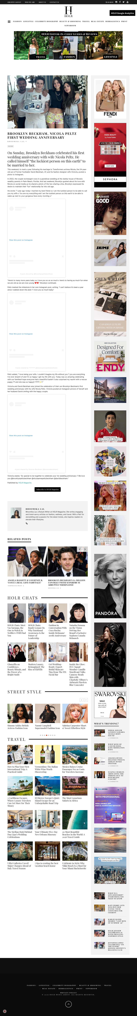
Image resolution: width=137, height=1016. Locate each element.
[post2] (110, 805)
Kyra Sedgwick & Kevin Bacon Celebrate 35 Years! (65, 581)
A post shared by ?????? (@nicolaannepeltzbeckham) (36, 368)
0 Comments (113, 738)
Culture (10, 146)
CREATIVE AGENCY (14, 2)
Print (124, 21)
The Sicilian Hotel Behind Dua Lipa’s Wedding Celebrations (19, 837)
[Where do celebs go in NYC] (110, 870)
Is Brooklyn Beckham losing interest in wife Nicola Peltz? (26, 581)
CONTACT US (54, 2)
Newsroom (70, 25)
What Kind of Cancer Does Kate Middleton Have (116, 747)
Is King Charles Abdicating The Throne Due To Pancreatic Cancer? (116, 775)
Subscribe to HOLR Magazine (47, 489)
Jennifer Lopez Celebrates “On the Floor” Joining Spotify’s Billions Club (117, 946)
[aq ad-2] (110, 840)
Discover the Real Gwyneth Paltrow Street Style (73, 728)
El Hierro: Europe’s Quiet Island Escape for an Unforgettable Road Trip (47, 803)
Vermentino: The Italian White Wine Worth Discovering (46, 772)
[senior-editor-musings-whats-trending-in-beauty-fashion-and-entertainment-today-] (110, 461)
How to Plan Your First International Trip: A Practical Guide (18, 772)
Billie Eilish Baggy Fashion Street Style (47, 726)
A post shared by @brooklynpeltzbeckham (36, 274)
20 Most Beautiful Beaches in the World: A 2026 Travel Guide (73, 837)
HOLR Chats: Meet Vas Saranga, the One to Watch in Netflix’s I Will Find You (16, 630)
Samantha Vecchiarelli (17, 585)
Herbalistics (112, 21)
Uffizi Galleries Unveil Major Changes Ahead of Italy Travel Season (19, 868)
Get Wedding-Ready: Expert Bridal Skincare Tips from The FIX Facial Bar (57, 669)
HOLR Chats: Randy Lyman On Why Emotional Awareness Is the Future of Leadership (36, 631)
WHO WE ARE (30, 2)
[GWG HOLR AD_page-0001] (110, 304)
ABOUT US (42, 2)
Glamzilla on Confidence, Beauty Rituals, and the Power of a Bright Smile (16, 669)
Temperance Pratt (55, 585)
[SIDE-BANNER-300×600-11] (110, 654)
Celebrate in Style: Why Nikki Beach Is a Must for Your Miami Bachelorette (74, 868)
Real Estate (97, 21)
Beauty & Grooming (70, 21)
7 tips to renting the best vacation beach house (46, 867)
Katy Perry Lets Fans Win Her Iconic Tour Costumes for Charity (116, 909)
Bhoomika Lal (16, 141)
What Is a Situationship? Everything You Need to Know (116, 896)
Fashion (17, 21)
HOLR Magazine (24, 483)
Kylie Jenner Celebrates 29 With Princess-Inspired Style (116, 933)
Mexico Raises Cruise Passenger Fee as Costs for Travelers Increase (73, 772)
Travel (86, 21)
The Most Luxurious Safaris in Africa (72, 801)
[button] (86, 700)
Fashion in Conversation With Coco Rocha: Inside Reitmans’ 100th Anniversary (58, 630)
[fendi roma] (110, 98)
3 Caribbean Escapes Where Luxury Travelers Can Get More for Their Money (19, 804)
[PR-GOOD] (110, 213)
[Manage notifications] (4, 1011)
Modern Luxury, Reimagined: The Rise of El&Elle (36, 667)
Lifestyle (28, 21)
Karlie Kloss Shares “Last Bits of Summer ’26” (117, 921)
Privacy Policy (68, 993)
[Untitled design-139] (110, 586)
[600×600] (110, 357)
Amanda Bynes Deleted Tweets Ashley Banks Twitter (116, 760)
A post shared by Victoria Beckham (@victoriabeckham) (36, 469)
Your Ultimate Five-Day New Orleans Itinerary (46, 835)
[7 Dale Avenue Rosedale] (110, 390)
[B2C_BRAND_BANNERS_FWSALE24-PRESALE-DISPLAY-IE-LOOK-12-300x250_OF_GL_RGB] (110, 704)
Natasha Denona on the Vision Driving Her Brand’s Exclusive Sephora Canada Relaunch (77, 631)
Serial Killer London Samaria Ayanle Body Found (116, 733)
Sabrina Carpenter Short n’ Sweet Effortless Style (19, 726)
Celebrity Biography (46, 21)
